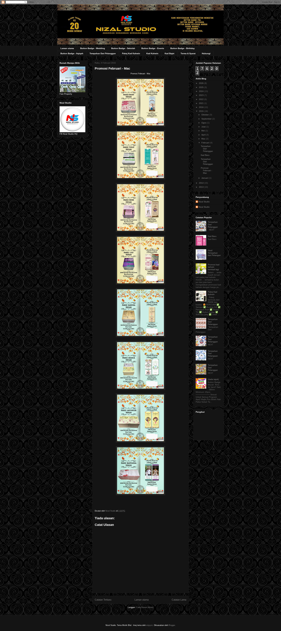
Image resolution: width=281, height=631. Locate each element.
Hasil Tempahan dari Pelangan (214, 253)
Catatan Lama (179, 599)
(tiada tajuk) (213, 379)
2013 (201, 187)
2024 (201, 91)
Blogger (172, 625)
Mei (203, 130)
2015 (201, 111)
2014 (201, 183)
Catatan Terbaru (103, 599)
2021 (201, 103)
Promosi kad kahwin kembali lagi (213, 267)
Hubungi (206, 53)
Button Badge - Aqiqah (71, 53)
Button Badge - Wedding (92, 48)
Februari (205, 142)
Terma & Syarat (188, 53)
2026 (201, 83)
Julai (203, 126)
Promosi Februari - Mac (206, 170)
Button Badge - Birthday (182, 48)
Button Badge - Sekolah (123, 48)
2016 (201, 107)
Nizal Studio (204, 201)
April (203, 135)
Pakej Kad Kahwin (131, 53)
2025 (201, 87)
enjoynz (149, 625)
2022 (201, 99)
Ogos (204, 123)
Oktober (205, 114)
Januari (205, 178)
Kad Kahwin (152, 53)
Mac (203, 139)
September (206, 119)
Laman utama (67, 48)
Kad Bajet (169, 53)
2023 (201, 95)
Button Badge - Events (152, 48)
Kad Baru (205, 155)
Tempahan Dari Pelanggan (103, 53)
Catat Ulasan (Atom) (144, 607)
